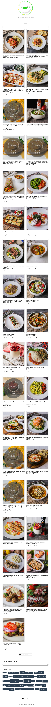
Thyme (32, 689)
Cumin (44, 676)
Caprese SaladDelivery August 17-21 (31, 232)
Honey (37, 680)
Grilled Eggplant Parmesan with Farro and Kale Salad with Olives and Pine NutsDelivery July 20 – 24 (13, 438)
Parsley (36, 685)
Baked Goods (5, 672)
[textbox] (25, 665)
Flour (21, 681)
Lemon (45, 681)
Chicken (41, 673)
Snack (16, 689)
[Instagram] (28, 698)
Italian (41, 680)
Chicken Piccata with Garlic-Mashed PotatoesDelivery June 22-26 (13, 576)
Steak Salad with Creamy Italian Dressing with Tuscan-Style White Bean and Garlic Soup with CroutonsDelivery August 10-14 (13, 266)
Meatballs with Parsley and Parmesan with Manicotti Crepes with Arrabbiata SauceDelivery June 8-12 (12, 610)
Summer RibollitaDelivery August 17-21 (31, 265)
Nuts (14, 685)
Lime (4, 685)
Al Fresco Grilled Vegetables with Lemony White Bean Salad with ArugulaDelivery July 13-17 (14, 472)
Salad (11, 689)
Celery (32, 672)
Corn (36, 676)
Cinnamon (11, 676)
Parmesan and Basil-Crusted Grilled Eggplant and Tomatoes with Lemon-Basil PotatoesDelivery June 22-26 (36, 610)
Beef (12, 672)
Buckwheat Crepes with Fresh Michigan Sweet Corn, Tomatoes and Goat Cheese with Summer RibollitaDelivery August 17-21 (13, 198)
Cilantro (5, 676)
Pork (44, 685)
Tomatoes (43, 689)
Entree (14, 681)
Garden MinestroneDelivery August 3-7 (30, 335)
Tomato (37, 689)
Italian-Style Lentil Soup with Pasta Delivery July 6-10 (34, 506)
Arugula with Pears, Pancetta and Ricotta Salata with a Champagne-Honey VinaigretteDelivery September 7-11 (37, 126)
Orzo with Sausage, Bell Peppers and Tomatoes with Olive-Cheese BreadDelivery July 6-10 (37, 472)
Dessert (4, 680)
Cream (39, 676)
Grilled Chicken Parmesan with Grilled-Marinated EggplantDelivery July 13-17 (35, 368)
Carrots (27, 672)
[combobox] (25, 665)
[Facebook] (23, 698)
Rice (7, 689)
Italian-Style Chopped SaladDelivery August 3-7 (32, 301)
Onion (21, 685)
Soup (20, 689)
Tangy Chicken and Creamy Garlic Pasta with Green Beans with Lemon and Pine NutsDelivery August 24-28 (13, 162)
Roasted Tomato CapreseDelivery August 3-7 (8, 335)
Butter (22, 672)
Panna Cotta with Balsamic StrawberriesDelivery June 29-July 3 (35, 542)
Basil (9, 672)
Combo (22, 676)
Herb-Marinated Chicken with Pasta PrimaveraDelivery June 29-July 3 (13, 542)
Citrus (16, 676)
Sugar (28, 689)
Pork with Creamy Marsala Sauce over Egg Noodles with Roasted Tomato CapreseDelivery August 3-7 (12, 301)
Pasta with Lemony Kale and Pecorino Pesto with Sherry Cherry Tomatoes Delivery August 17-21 (36, 197)
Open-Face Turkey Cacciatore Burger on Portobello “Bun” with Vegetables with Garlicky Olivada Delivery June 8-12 (13, 645)
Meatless (9, 685)
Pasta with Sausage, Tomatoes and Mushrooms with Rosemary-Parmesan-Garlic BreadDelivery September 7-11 (37, 56)
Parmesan (31, 685)
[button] (25, 21)
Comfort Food (29, 676)
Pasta (40, 685)
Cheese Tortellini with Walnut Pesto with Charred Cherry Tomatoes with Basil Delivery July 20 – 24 (35, 403)
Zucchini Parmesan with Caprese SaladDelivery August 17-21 (11, 232)
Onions (26, 685)
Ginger (33, 680)
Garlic (27, 681)
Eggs (8, 680)
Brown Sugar (16, 672)
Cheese (35, 672)
